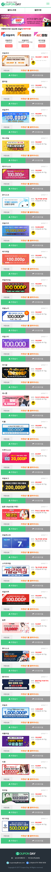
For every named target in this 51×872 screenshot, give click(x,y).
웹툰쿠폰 (38, 10)
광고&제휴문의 (20, 858)
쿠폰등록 (9, 46)
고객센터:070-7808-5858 (37, 863)
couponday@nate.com (17, 863)
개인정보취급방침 (34, 858)
